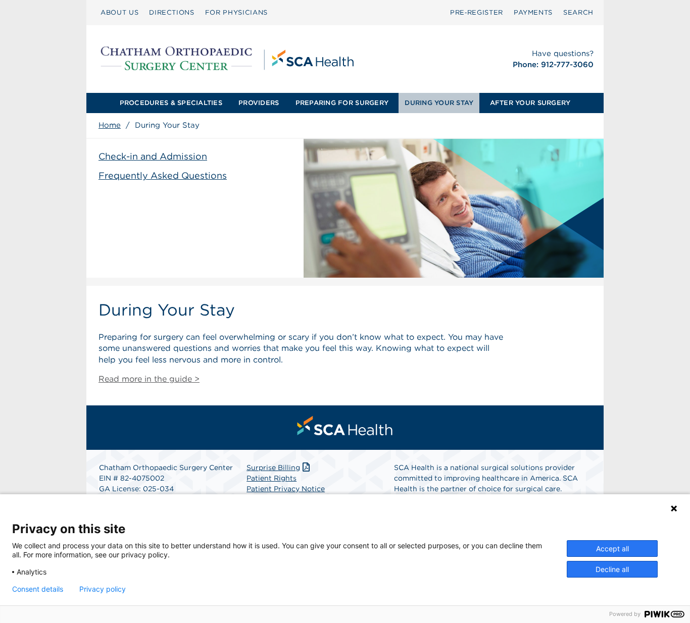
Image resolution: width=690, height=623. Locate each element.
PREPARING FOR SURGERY (341, 103)
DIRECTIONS (171, 12)
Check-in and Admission (152, 156)
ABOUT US (119, 12)
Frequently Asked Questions (162, 175)
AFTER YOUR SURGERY (530, 103)
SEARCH (578, 12)
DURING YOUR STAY (439, 103)
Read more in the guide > (149, 379)
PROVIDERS (258, 103)
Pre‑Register (476, 12)
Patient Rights (272, 478)
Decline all (612, 569)
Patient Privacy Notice (286, 489)
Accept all (612, 548)
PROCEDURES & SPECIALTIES (171, 103)
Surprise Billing (273, 467)
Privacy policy (102, 589)
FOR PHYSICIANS (236, 12)
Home (109, 125)
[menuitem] (119, 12)
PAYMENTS (533, 12)
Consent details (37, 589)
